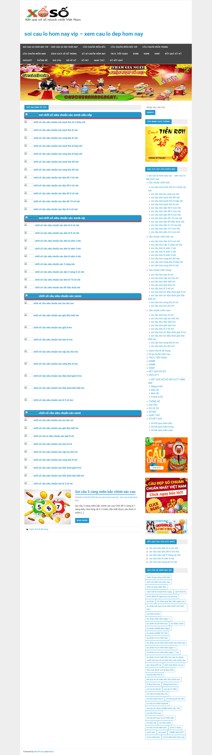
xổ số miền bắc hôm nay (174, 737)
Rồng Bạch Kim (170, 684)
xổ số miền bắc (153, 737)
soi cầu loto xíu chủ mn (163, 346)
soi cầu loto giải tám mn (163, 325)
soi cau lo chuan (154, 689)
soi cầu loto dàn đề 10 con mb (166, 218)
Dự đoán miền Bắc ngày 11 (159, 619)
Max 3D (155, 390)
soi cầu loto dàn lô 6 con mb (165, 232)
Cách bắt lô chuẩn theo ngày (159, 592)
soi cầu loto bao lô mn (162, 315)
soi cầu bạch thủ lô (155, 699)
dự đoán (150, 601)
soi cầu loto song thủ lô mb (165, 265)
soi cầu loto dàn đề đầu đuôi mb (167, 221)
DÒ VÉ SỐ (71, 60)
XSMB (135, 53)
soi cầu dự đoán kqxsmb (157, 703)
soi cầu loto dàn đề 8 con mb (166, 214)
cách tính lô (180, 592)
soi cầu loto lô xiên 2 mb (163, 248)
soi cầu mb (151, 723)
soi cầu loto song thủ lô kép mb (167, 262)
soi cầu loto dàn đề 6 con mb (166, 211)
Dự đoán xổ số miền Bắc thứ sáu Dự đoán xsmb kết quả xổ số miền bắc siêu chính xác (166, 658)
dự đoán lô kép (153, 614)
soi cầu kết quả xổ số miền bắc (160, 718)
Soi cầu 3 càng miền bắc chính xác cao (105, 492)
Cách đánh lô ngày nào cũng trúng (162, 596)
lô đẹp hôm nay (153, 684)
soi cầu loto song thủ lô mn (165, 342)
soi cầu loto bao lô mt (162, 274)
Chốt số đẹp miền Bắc (156, 587)
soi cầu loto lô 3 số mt (162, 288)
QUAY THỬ (99, 60)
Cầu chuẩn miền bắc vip (124, 47)
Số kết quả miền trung (162, 426)
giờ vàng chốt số (154, 665)
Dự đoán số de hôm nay (157, 623)
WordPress (39, 751)
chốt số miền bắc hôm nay (158, 582)
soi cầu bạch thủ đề (175, 699)
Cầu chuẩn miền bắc (94, 47)
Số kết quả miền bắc (161, 423)
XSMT (157, 53)
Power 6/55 (157, 396)
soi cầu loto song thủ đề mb (165, 258)
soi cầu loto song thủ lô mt (164, 302)
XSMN (146, 53)
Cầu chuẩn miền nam (34, 53)
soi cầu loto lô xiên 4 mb (163, 255)
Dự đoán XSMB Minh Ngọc (158, 628)
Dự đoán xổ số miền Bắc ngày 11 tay (163, 652)
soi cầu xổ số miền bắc (157, 727)
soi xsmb (162, 732)
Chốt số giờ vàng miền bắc (158, 577)
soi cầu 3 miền (170, 689)
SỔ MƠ (85, 60)
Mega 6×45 (157, 386)
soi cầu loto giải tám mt (163, 285)
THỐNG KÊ (42, 60)
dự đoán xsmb (177, 623)
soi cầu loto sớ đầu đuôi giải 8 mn (168, 332)
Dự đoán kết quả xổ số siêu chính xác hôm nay (165, 607)
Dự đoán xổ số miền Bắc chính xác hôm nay (166, 643)
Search (150, 112)
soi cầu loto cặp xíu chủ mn (165, 318)
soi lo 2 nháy (175, 727)
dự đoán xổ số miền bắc (157, 638)
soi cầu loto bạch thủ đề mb (165, 197)
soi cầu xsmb (165, 723)
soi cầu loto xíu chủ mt (162, 305)
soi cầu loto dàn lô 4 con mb (165, 228)
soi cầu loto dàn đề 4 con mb (166, 207)
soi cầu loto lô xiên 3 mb (163, 251)
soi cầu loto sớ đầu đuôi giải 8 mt (168, 292)
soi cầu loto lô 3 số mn (162, 328)
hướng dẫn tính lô (154, 674)
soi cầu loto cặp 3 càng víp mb (166, 244)
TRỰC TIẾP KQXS (119, 53)
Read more (82, 520)
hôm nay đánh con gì (173, 665)
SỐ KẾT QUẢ (116, 60)
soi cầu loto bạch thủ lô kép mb (167, 201)
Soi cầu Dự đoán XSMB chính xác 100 (163, 708)
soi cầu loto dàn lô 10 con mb (166, 225)
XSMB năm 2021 (176, 732)
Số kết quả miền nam (162, 430)
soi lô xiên (151, 732)
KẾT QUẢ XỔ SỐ (173, 53)
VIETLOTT (27, 60)
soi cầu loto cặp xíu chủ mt (164, 278)
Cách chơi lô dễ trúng (64, 53)
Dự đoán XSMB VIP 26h (157, 633)
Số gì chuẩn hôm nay (94, 53)
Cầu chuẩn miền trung (155, 47)
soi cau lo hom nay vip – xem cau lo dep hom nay (83, 34)
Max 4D (155, 393)
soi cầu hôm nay (154, 713)
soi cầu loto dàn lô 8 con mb (165, 241)
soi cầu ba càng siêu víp (157, 694)
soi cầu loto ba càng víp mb (165, 194)
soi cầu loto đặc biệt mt (163, 281)
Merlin (51, 751)
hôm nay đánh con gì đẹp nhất (160, 670)
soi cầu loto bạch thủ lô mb (165, 204)
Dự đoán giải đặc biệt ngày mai (171, 601)
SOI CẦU (57, 60)
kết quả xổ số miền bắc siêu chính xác (163, 679)
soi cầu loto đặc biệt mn (163, 322)
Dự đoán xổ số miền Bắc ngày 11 (161, 647)
